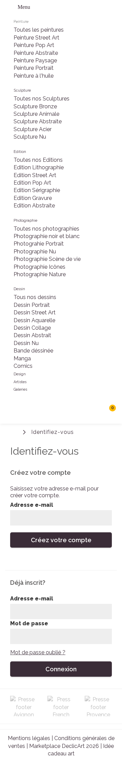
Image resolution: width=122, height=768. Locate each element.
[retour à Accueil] (15, 431)
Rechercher (95, 410)
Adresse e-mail (31, 505)
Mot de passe (29, 623)
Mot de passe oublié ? (37, 652)
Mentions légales (29, 738)
